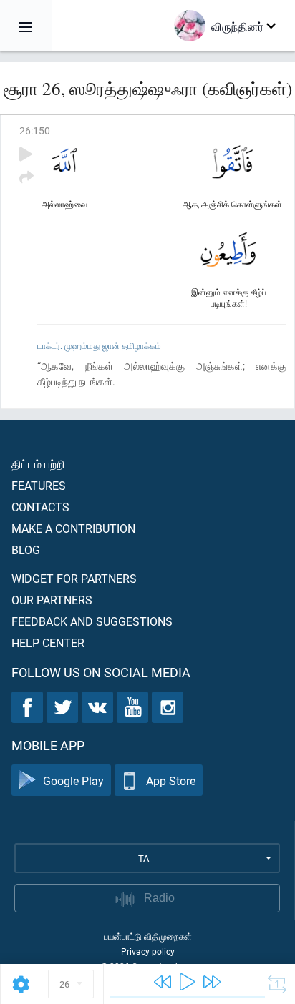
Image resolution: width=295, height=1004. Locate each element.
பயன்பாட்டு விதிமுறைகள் (148, 936)
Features (38, 485)
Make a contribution (73, 528)
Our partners (51, 599)
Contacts (40, 506)
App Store (170, 780)
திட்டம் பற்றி (38, 463)
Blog (25, 549)
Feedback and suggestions (92, 621)
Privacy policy (148, 951)
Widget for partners (74, 578)
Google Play (73, 780)
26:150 (34, 130)
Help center (47, 642)
